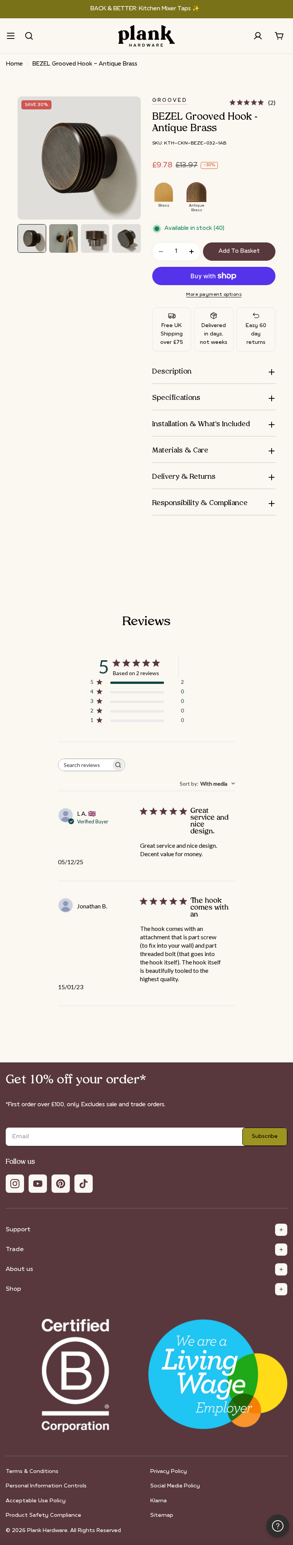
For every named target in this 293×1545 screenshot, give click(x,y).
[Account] (257, 35)
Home (14, 64)
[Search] (29, 35)
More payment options (213, 294)
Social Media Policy (175, 1486)
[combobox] (207, 783)
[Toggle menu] (10, 35)
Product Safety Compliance (43, 1515)
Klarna (158, 1501)
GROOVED (169, 100)
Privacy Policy (168, 1471)
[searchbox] (84, 765)
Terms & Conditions (32, 1471)
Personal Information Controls (46, 1486)
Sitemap (161, 1515)
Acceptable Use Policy (36, 1501)
